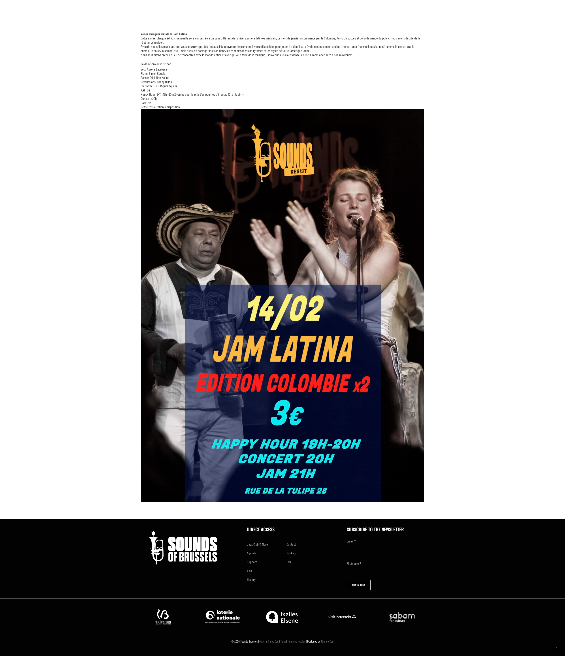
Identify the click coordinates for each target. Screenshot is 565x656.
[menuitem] (263, 544)
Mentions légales (296, 641)
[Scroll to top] (556, 647)
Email (351, 541)
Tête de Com (327, 641)
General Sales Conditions (272, 641)
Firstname (354, 564)
